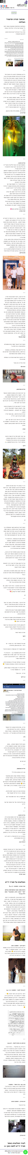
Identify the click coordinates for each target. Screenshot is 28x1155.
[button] (4, 2)
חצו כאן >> (9, 1146)
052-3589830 (6, 8)
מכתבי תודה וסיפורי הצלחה (15, 21)
